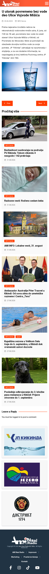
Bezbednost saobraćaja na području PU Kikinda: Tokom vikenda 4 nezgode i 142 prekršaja (23, 153)
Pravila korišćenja (31, 557)
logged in (16, 417)
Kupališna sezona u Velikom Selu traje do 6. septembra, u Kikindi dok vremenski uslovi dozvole (23, 344)
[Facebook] (11, 568)
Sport (19, 337)
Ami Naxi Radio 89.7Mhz (27, 546)
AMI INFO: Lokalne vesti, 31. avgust (23, 245)
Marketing (15, 557)
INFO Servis (22, 21)
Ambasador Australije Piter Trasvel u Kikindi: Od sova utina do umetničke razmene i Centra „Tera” (24, 293)
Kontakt (24, 561)
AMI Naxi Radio (18, 552)
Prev (8, 103)
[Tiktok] (27, 568)
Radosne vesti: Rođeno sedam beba (23, 200)
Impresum (33, 552)
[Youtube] (37, 568)
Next (40, 103)
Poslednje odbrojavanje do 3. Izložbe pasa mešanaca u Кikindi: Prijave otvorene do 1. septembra (24, 395)
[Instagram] (19, 568)
